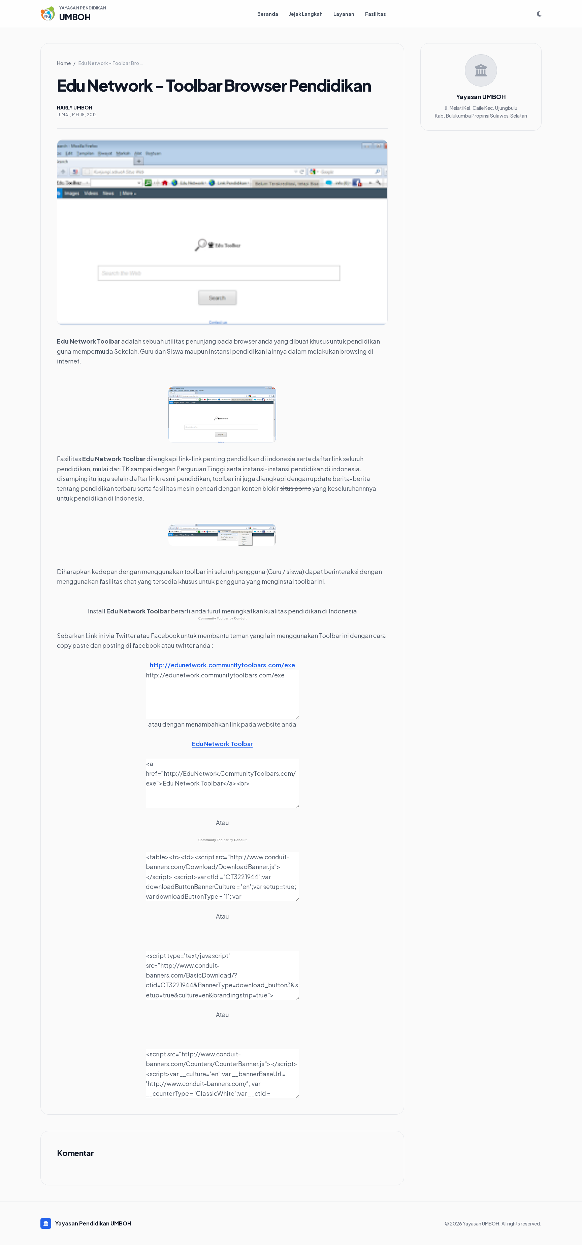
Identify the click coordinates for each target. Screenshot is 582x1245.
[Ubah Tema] (539, 14)
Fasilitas (375, 14)
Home (64, 63)
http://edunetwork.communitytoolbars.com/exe (222, 665)
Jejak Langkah (306, 14)
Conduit (240, 618)
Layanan (343, 14)
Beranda (267, 14)
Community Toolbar (213, 618)
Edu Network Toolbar (222, 743)
